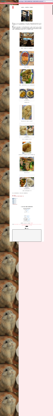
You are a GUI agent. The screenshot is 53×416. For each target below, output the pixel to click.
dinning (30, 224)
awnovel (29, 218)
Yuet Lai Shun (38, 224)
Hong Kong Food (33, 224)
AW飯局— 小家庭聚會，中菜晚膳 (27, 7)
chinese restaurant (24, 224)
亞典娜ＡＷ (28, 209)
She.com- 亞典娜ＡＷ (26, 216)
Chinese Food (20, 224)
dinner (27, 224)
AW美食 (15, 224)
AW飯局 (17, 224)
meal (36, 224)
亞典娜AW (28, 217)
